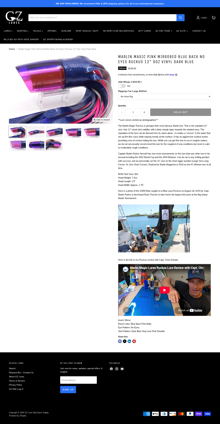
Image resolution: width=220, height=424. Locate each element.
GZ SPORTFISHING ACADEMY (58, 39)
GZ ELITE (181, 31)
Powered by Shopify (17, 416)
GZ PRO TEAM (163, 31)
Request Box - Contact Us (21, 372)
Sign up (68, 389)
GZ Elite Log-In (16, 389)
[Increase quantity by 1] (144, 112)
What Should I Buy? (87, 31)
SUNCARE (66, 31)
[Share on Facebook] (120, 341)
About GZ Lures (16, 376)
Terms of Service (17, 381)
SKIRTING (22, 31)
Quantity (122, 106)
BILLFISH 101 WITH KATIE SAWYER (21, 39)
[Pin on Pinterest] (134, 341)
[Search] (180, 17)
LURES (7, 31)
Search (12, 368)
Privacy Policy (15, 385)
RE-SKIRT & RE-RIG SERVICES (118, 31)
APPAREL (52, 31)
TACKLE (37, 31)
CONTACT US (199, 31)
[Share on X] (124, 341)
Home (12, 49)
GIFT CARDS (144, 31)
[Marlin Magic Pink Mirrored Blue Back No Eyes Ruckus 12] (17, 132)
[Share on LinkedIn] (129, 341)
